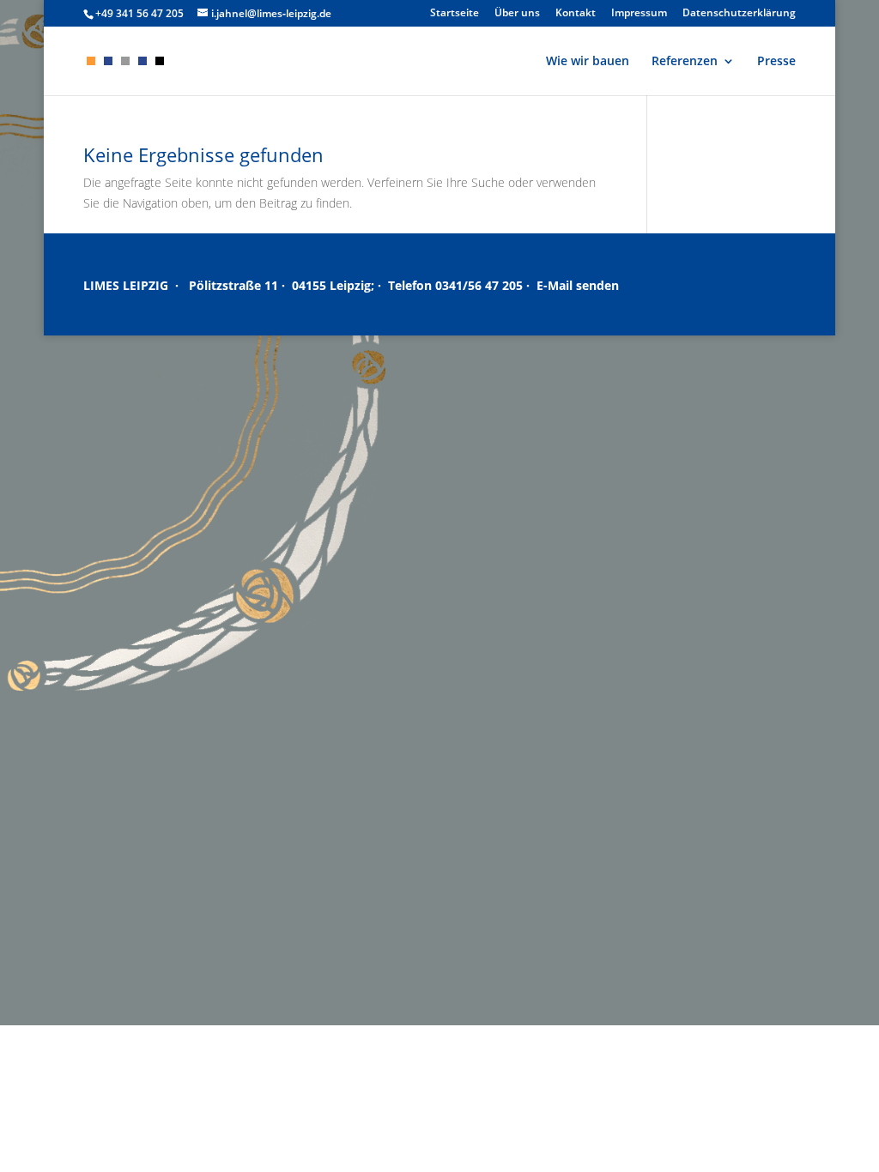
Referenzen (685, 62)
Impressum (639, 14)
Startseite (454, 14)
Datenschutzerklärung (739, 14)
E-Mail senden (577, 285)
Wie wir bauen (587, 62)
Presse (776, 62)
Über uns (517, 14)
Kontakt (575, 14)
